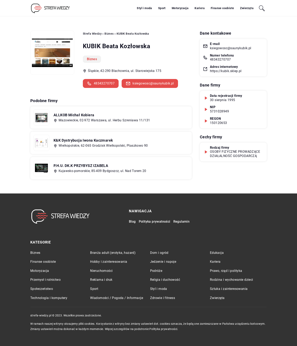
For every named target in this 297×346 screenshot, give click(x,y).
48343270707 (104, 83)
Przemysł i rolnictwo (45, 280)
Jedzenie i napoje (163, 262)
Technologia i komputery (48, 298)
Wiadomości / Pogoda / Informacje (116, 298)
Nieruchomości (101, 271)
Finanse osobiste (222, 8)
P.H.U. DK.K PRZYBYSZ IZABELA (81, 165)
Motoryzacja (180, 8)
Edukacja (217, 253)
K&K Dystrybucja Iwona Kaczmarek (83, 140)
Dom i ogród (159, 253)
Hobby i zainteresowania (108, 262)
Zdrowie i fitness (162, 298)
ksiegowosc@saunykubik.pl (153, 83)
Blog (132, 221)
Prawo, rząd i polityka (226, 271)
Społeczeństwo (41, 289)
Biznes (92, 59)
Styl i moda (144, 8)
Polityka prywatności (154, 221)
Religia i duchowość (165, 280)
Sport (162, 8)
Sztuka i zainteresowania (229, 289)
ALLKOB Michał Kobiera (74, 115)
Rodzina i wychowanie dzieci (231, 280)
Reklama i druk (101, 280)
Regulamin (181, 221)
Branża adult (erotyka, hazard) (113, 253)
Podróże (156, 271)
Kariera (200, 8)
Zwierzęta (247, 8)
